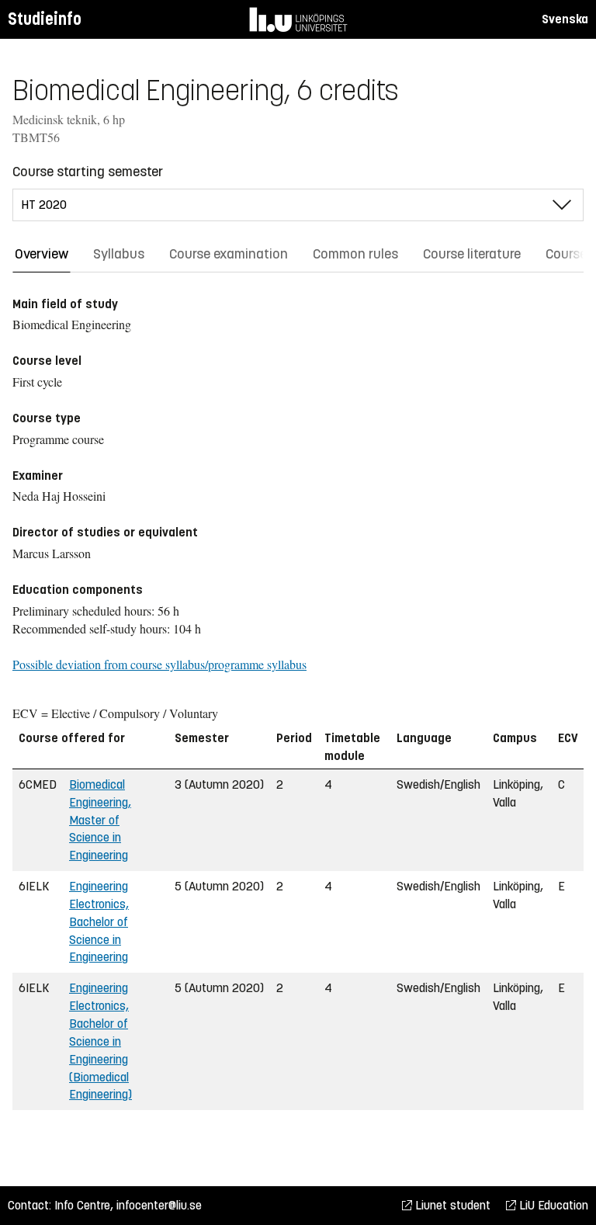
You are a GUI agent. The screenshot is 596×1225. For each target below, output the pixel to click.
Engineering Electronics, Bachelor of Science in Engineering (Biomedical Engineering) (100, 1041)
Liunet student (451, 1205)
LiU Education (552, 1205)
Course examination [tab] (228, 253)
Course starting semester (87, 171)
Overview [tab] (41, 253)
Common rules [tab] (355, 253)
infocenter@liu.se (159, 1205)
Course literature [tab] (472, 253)
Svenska (565, 19)
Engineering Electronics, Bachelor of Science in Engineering (99, 921)
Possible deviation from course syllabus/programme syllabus (159, 664)
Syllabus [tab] (118, 253)
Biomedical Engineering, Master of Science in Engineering (100, 819)
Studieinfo (44, 19)
